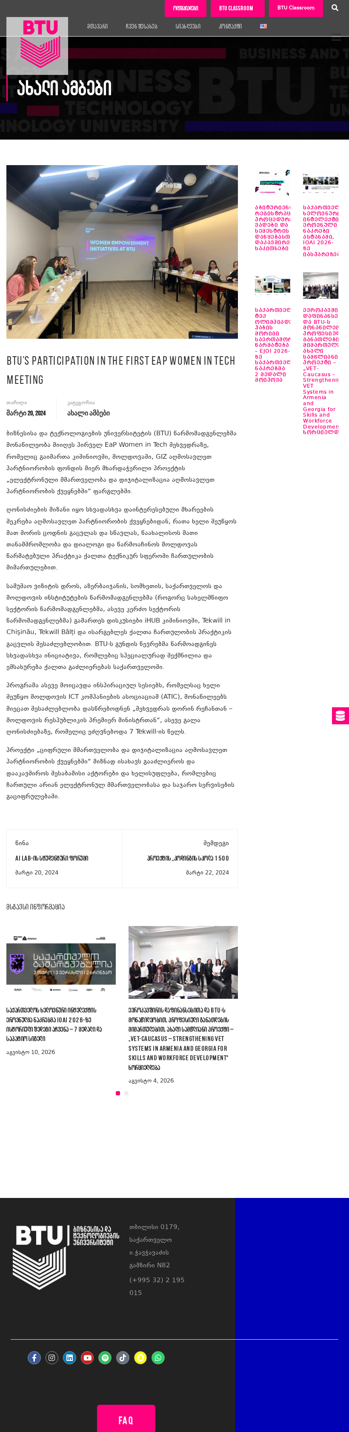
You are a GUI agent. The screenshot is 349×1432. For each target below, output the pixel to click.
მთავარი (97, 26)
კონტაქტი (230, 26)
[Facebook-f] (34, 1357)
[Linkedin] (69, 1357)
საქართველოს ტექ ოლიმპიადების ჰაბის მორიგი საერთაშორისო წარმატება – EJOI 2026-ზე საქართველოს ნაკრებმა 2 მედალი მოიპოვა (280, 345)
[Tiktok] (122, 1357)
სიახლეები (188, 26)
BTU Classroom (296, 8)
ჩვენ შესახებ (141, 26)
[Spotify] (105, 1357)
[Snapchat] (140, 1357)
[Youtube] (87, 1357)
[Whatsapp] (158, 1357)
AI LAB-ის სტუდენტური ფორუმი (52, 858)
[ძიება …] (335, 9)
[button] (118, 1093)
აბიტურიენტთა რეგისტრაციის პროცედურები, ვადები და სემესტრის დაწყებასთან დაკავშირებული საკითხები (281, 228)
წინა (22, 844)
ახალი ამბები (88, 413)
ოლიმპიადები (185, 8)
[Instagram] (52, 1357)
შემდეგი (216, 844)
